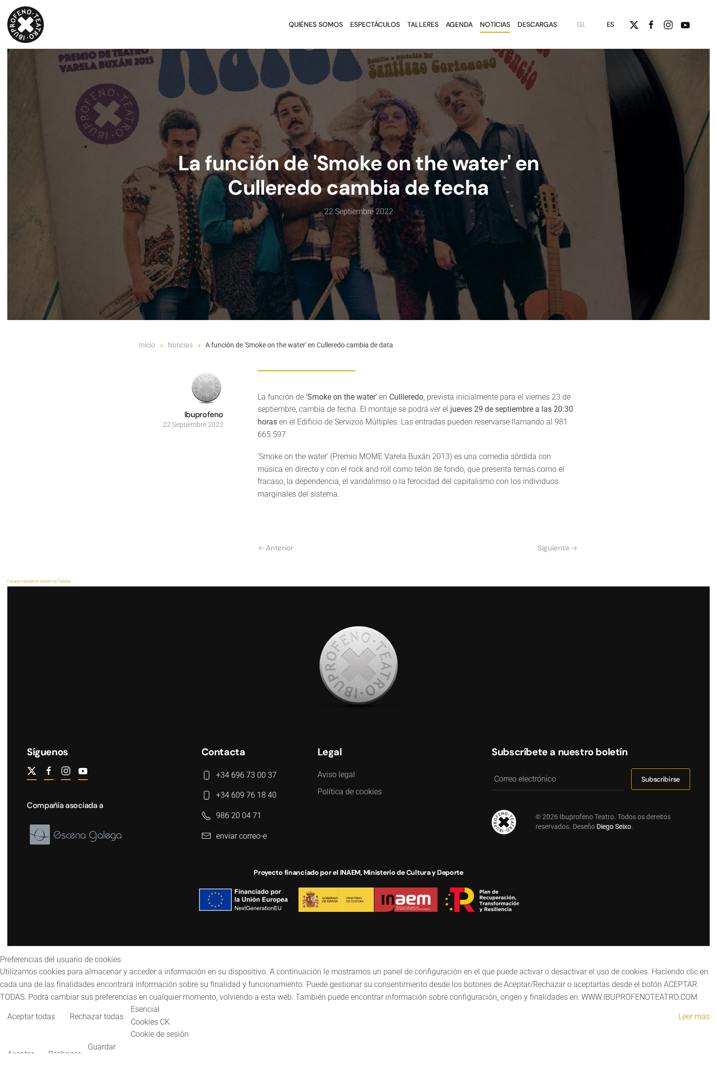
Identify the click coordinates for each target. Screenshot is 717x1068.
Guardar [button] (102, 1046)
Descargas (537, 24)
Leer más (694, 1016)
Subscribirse (660, 779)
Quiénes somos (316, 24)
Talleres (422, 24)
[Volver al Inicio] (27, 24)
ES (610, 24)
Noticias (495, 24)
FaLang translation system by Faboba (38, 581)
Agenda (459, 24)
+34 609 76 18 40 (246, 795)
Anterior (280, 548)
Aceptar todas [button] (31, 1016)
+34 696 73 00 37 (246, 775)
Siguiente (553, 548)
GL (581, 24)
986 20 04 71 (238, 815)
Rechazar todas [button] (96, 1016)
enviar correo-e (241, 836)
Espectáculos (375, 24)
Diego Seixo (614, 826)
